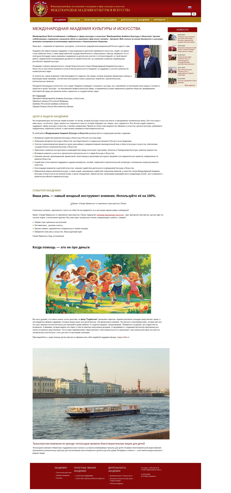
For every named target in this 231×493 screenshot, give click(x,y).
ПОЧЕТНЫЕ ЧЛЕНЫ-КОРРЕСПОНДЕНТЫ (90, 478)
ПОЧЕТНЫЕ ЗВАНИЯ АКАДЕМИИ (100, 20)
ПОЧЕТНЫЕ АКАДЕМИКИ (84, 476)
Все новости (190, 85)
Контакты (75, 25)
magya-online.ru (123, 337)
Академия (60, 20)
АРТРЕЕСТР (159, 20)
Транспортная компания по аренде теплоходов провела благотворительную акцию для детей (89, 443)
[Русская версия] (189, 9)
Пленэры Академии (116, 483)
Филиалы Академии (62, 475)
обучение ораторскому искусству (110, 215)
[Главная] (82, 16)
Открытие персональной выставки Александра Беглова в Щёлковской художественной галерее (186, 39)
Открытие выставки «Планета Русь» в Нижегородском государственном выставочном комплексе (186, 60)
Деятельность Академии (135, 20)
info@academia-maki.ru (153, 470)
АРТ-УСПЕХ (59, 25)
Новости (75, 20)
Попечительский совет (64, 472)
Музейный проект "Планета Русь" (121, 476)
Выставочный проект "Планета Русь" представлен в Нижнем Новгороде (186, 72)
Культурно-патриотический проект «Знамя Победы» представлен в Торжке (187, 49)
